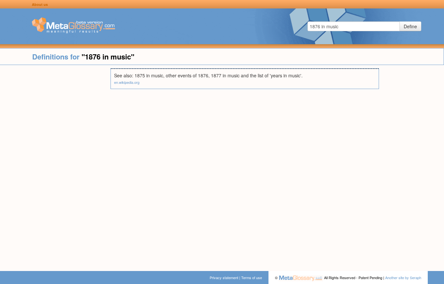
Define (410, 26)
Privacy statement (224, 277)
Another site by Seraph (403, 277)
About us (40, 4)
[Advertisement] (55, 165)
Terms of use (251, 277)
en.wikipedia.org (126, 82)
